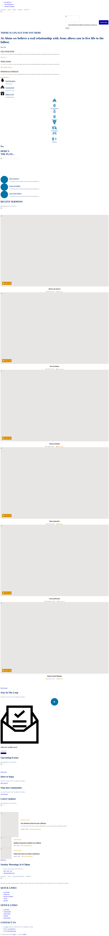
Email (2, 751)
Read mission (4, 77)
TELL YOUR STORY (7, 51)
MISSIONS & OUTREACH (9, 71)
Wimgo (24, 934)
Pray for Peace (54, 366)
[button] (3, 47)
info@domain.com (11, 931)
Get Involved (9, 88)
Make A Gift (9, 94)
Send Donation (10, 81)
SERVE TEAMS (6, 61)
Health (15, 839)
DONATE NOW (103, 22)
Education (23, 819)
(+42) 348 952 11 (11, 929)
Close (67, 28)
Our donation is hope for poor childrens (33, 823)
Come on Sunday (15, 186)
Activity (15, 850)
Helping (19, 839)
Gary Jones (61, 369)
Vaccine (28, 819)
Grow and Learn (54, 598)
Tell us (3, 57)
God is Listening (54, 443)
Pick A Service (14, 178)
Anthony (61, 291)
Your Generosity (54, 521)
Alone (14, 934)
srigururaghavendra (36, 829)
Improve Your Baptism (54, 676)
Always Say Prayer (54, 289)
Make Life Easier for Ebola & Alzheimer (27, 853)
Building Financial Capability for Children (27, 843)
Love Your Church (15, 193)
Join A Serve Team (6, 67)
